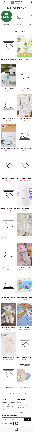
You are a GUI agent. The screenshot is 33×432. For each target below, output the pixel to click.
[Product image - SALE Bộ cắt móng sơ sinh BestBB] (8, 224)
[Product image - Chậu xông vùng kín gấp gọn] (8, 254)
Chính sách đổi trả (21, 407)
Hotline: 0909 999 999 (8, 406)
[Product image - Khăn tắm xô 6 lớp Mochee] (24, 224)
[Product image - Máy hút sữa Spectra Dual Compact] (8, 135)
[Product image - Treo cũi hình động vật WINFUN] (8, 284)
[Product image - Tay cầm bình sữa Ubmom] (8, 45)
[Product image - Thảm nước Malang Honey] (24, 284)
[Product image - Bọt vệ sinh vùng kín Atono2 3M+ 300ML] (24, 45)
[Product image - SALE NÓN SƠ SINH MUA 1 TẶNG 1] (8, 105)
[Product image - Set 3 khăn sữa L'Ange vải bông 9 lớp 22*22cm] (24, 135)
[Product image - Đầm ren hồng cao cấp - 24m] (8, 165)
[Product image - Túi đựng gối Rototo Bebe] (8, 195)
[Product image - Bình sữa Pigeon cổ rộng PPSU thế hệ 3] (24, 254)
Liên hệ (19, 402)
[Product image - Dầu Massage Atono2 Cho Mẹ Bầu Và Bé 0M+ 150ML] (24, 195)
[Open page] (16, 2)
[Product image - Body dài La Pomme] (8, 344)
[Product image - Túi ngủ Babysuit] (8, 373)
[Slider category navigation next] (30, 20)
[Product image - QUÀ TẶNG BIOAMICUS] (24, 314)
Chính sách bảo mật (22, 410)
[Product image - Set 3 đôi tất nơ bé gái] (24, 75)
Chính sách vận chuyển (23, 405)
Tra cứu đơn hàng (21, 412)
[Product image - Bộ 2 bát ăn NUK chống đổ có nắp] (24, 165)
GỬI (28, 419)
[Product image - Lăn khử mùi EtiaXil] (8, 75)
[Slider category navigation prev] (3, 20)
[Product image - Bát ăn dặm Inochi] (24, 373)
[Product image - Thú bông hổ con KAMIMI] (8, 314)
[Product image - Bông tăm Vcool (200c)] (24, 105)
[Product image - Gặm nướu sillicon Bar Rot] (24, 344)
